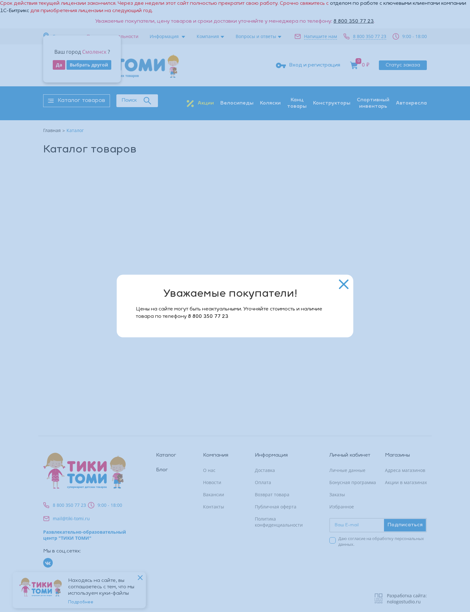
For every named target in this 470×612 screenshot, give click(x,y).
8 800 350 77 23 (208, 316)
